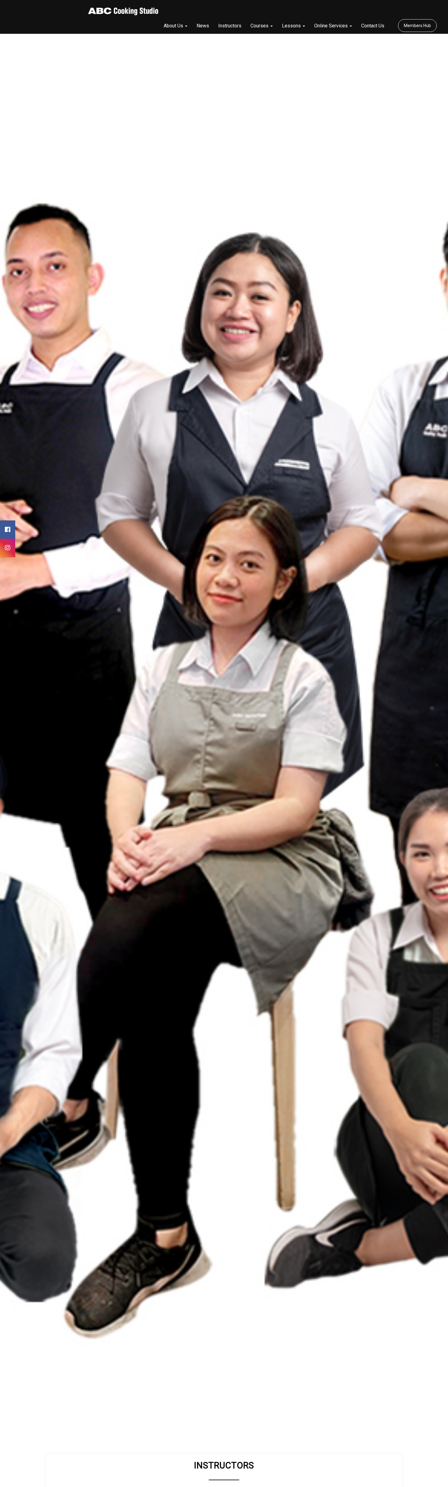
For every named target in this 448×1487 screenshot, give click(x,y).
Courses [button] (260, 26)
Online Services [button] (331, 26)
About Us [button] (174, 26)
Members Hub (417, 25)
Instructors (229, 26)
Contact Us (372, 26)
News (203, 26)
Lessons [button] (292, 26)
